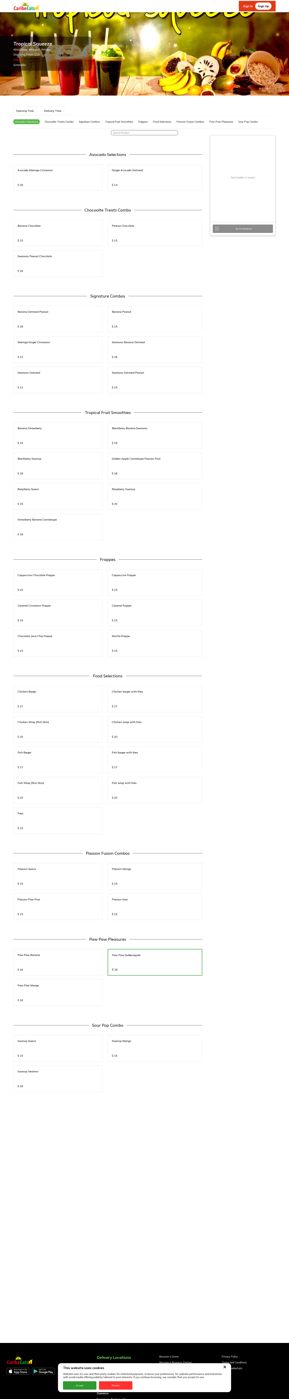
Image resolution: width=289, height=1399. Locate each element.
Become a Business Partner (175, 1362)
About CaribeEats (232, 1368)
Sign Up (263, 6)
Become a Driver (169, 1356)
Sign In (248, 6)
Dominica (102, 1393)
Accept (79, 1385)
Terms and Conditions (234, 1362)
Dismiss (116, 1385)
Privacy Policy (230, 1356)
